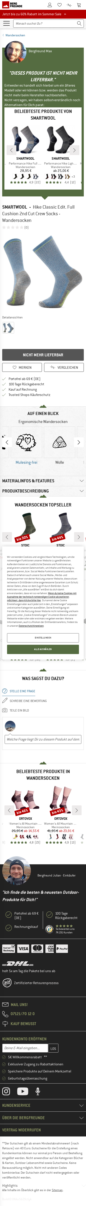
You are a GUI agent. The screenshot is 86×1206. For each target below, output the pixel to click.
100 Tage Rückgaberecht (26, 384)
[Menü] (6, 23)
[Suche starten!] (79, 23)
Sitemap (57, 1190)
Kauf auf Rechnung (23, 389)
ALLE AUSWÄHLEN (43, 649)
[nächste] (74, 150)
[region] (43, 602)
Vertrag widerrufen (21, 1129)
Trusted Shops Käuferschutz (29, 395)
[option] (43, 272)
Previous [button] (7, 442)
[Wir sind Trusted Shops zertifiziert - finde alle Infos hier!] (49, 929)
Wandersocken (15, 35)
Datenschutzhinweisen (31, 625)
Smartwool (14, 207)
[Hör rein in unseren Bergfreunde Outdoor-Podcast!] (41, 1092)
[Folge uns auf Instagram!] (9, 1092)
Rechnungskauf (26, 927)
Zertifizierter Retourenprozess (36, 983)
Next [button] (79, 442)
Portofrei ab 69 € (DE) (25, 379)
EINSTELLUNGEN (43, 637)
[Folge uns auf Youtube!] (26, 1092)
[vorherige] (11, 150)
